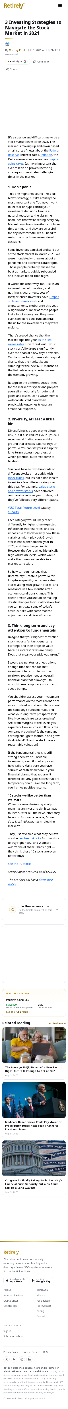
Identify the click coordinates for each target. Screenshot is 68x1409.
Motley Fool (17, 50)
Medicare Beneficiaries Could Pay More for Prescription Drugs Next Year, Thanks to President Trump (33, 1125)
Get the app (10, 1306)
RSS (45, 1352)
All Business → (57, 1023)
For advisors (43, 1300)
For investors (43, 1306)
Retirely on (17, 61)
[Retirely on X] (6, 1359)
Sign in (7, 1331)
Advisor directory (13, 1295)
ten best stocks (29, 838)
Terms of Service (30, 1352)
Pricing (40, 1311)
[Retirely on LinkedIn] (29, 1359)
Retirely (14, 5)
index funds (16, 478)
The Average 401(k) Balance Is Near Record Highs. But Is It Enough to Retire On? (33, 1069)
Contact (40, 1316)
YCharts (13, 512)
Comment (43, 61)
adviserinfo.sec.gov (25, 1389)
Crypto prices (10, 1300)
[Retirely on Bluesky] (14, 1359)
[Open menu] (60, 5)
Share (13, 69)
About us (41, 1295)
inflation (46, 155)
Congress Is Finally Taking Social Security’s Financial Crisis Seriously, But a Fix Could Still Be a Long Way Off (33, 1184)
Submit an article (13, 1336)
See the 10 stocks (19, 864)
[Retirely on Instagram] (22, 1359)
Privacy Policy (10, 1352)
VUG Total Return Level (24, 508)
